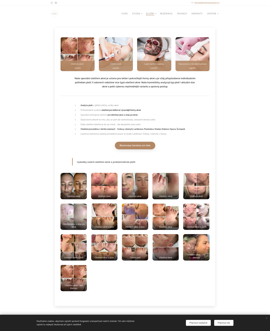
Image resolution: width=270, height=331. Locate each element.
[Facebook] (56, 2)
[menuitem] (125, 13)
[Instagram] (51, 2)
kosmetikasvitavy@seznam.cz (206, 2)
